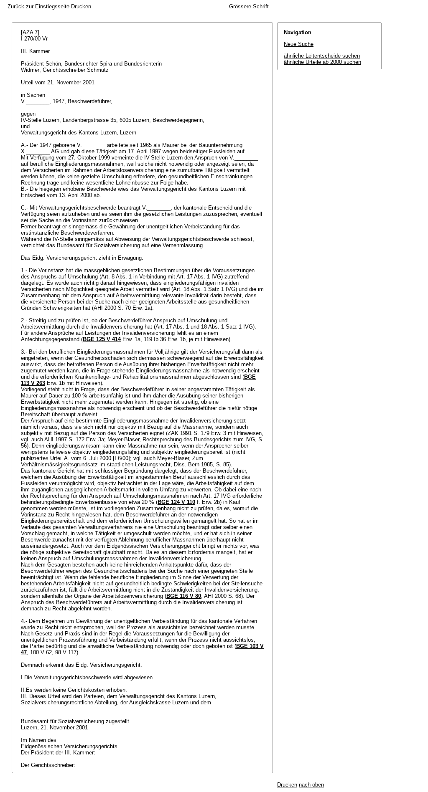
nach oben (311, 785)
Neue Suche (298, 44)
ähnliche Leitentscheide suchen (322, 56)
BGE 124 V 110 (176, 502)
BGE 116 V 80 (183, 596)
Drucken (81, 6)
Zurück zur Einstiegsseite (38, 6)
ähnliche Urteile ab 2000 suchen (322, 62)
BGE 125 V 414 (102, 339)
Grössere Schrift (249, 6)
